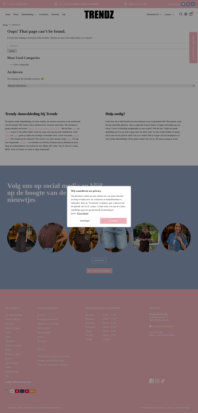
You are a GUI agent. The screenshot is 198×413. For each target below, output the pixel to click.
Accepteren (113, 221)
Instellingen (85, 221)
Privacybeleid (82, 213)
